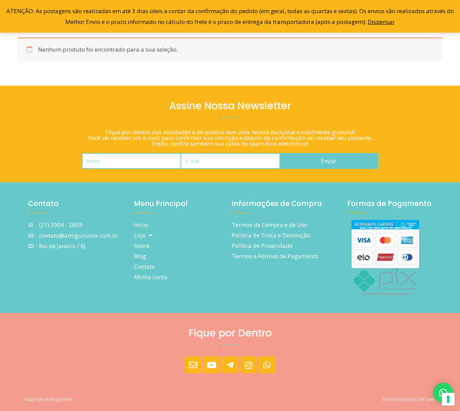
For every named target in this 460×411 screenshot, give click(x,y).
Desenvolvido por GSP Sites (409, 399)
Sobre (142, 245)
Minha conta (150, 277)
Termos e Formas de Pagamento (275, 256)
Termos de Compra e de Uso (269, 225)
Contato (144, 266)
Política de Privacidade (262, 245)
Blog (140, 256)
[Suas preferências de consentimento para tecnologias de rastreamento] (448, 399)
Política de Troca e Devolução (271, 235)
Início (141, 225)
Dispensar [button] (381, 22)
